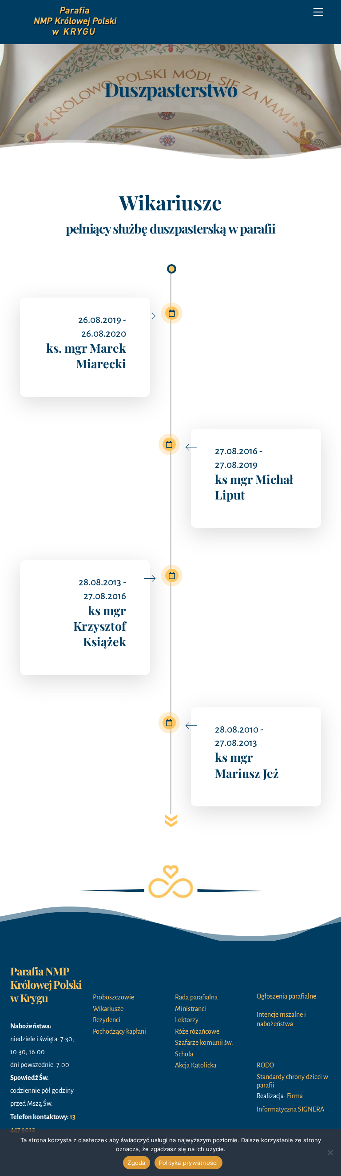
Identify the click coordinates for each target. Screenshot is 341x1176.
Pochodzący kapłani (119, 1031)
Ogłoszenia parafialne (286, 996)
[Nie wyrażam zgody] (329, 1152)
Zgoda (136, 1162)
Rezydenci (106, 1019)
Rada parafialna (196, 997)
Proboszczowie (113, 997)
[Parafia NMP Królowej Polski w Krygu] (76, 35)
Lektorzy (186, 1019)
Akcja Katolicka (195, 1065)
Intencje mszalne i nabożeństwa (281, 1019)
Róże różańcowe (197, 1031)
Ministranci (190, 1008)
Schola (184, 1054)
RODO (265, 1065)
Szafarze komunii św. (204, 1042)
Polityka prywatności (188, 1162)
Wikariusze (108, 1008)
